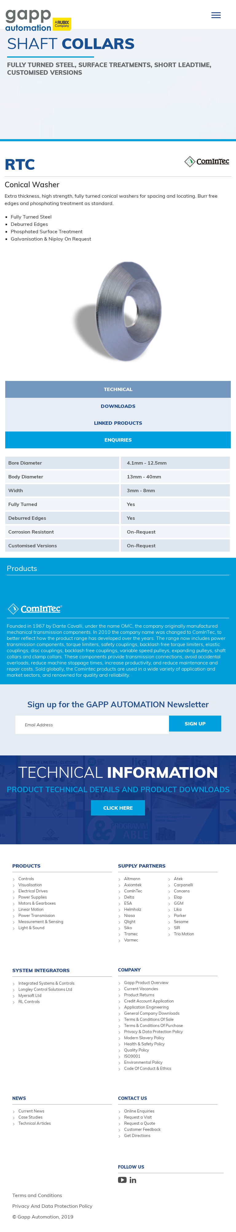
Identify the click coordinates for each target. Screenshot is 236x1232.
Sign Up (195, 724)
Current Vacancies (141, 988)
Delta (129, 897)
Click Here (118, 808)
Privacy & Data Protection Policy (153, 1031)
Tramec (131, 933)
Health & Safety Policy (144, 1043)
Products (22, 568)
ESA (128, 903)
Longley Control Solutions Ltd (45, 989)
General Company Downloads (151, 1013)
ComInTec (133, 890)
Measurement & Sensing (40, 921)
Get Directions (137, 1135)
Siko (128, 927)
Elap (178, 897)
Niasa (129, 915)
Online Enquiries (139, 1110)
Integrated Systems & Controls (46, 983)
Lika (178, 909)
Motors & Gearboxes (37, 903)
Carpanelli (183, 884)
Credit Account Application (149, 1000)
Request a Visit (138, 1117)
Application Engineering (146, 1007)
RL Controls (29, 1001)
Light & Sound (31, 927)
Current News (31, 1110)
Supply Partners (142, 866)
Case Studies (30, 1117)
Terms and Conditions (37, 1195)
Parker (180, 915)
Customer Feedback (142, 1129)
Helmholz (132, 909)
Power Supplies (32, 897)
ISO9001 (132, 1056)
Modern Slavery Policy (144, 1037)
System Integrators (41, 970)
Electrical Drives (33, 890)
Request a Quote (139, 1123)
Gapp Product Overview (146, 982)
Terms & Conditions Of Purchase (153, 1025)
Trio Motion (184, 933)
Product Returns (139, 994)
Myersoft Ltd (29, 995)
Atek (178, 878)
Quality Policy (136, 1050)
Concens (182, 890)
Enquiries (118, 440)
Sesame (181, 921)
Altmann (132, 878)
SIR (177, 927)
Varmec (131, 939)
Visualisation (30, 884)
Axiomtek (133, 884)
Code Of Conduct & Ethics (147, 1068)
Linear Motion (31, 909)
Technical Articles (34, 1123)
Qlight (130, 921)
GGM (178, 903)
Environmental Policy (143, 1062)
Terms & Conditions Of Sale (149, 1019)
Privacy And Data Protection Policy (52, 1206)
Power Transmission (36, 915)
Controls (26, 878)
